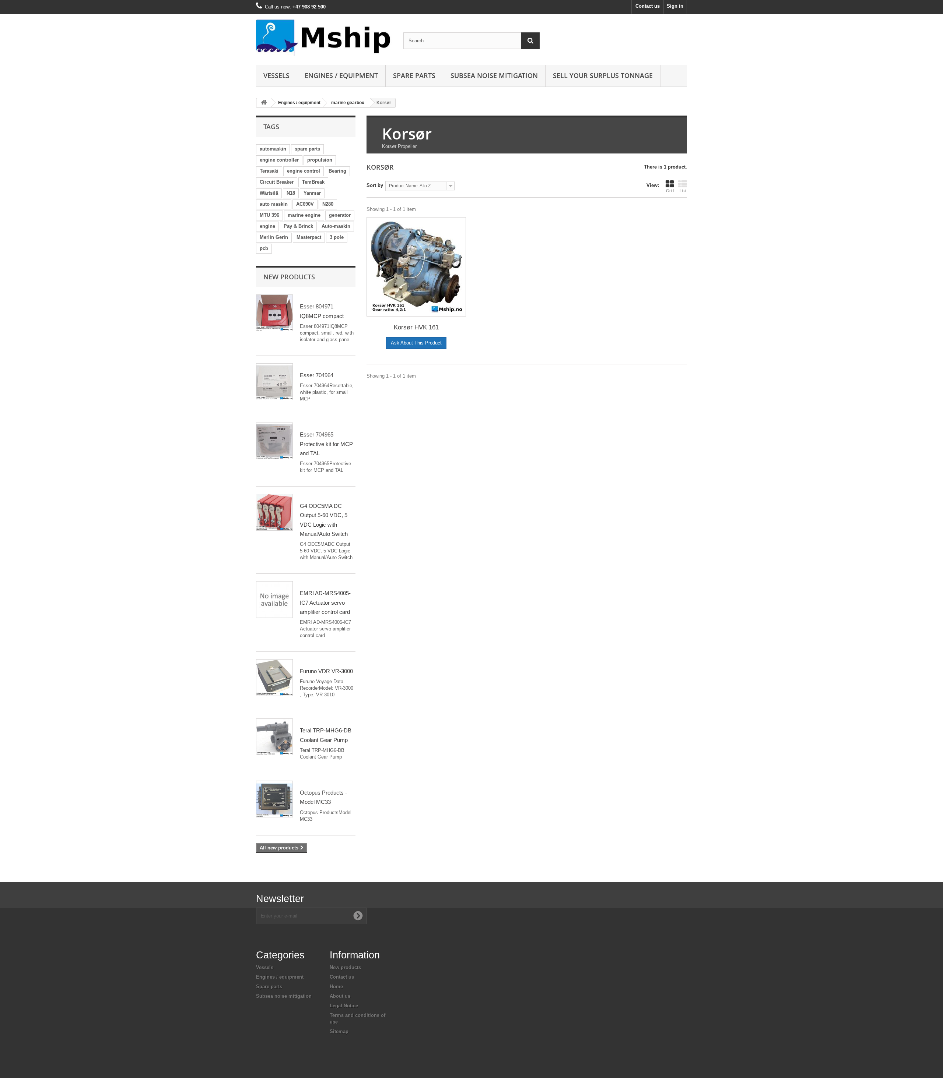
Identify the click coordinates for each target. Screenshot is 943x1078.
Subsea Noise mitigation (494, 75)
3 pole (337, 237)
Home (336, 986)
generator (340, 215)
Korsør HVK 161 (416, 327)
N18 (291, 193)
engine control (303, 171)
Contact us (647, 6)
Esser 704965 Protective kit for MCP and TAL (326, 443)
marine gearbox (347, 102)
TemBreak (313, 182)
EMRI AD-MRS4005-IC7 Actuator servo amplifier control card (325, 602)
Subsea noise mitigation (284, 996)
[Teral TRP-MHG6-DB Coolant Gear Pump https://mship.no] (274, 736)
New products (289, 276)
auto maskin (274, 204)
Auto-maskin (336, 226)
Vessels (276, 75)
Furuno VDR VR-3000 (326, 671)
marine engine (304, 215)
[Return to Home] (264, 102)
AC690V (305, 204)
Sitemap (339, 1031)
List (683, 190)
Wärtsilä (269, 193)
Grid (670, 190)
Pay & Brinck (298, 226)
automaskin (273, 149)
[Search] (530, 40)
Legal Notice (344, 1005)
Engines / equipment (341, 75)
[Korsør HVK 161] (416, 267)
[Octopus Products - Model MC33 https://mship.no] (274, 799)
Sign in (675, 6)
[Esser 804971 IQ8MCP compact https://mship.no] (274, 312)
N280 (327, 204)
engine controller (279, 160)
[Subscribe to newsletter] (358, 916)
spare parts (307, 149)
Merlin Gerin (274, 237)
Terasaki (269, 171)
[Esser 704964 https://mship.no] (274, 381)
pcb (264, 248)
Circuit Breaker (277, 182)
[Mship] (324, 38)
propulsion (319, 160)
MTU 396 (269, 215)
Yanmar (312, 193)
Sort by (375, 185)
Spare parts (414, 75)
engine (267, 226)
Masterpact (309, 237)
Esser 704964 (316, 375)
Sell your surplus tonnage (603, 75)
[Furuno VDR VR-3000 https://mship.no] (274, 677)
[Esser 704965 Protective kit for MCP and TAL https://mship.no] (274, 441)
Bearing (337, 171)
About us (340, 996)
